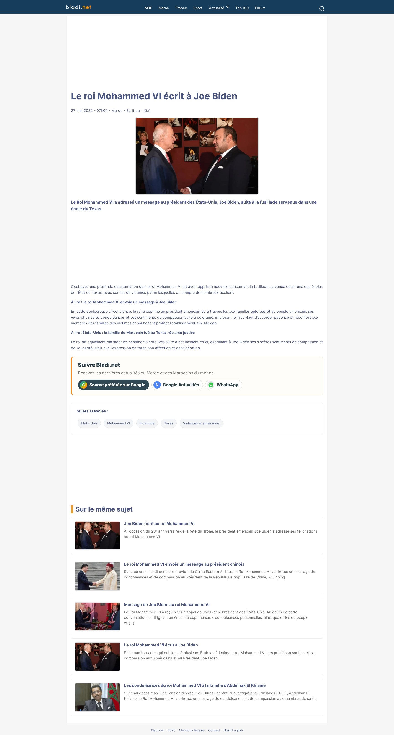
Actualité (216, 8)
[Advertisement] (197, 52)
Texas (168, 423)
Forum (260, 8)
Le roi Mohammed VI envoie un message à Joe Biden (129, 302)
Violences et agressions (201, 423)
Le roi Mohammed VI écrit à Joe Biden (161, 645)
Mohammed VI (118, 423)
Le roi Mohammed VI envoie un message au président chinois (184, 564)
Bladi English (233, 730)
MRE (148, 8)
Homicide (147, 423)
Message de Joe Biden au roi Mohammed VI (167, 604)
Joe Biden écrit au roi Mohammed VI (159, 523)
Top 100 (242, 8)
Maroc (163, 8)
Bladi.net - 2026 (163, 730)
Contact (214, 730)
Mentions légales (192, 730)
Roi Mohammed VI (95, 202)
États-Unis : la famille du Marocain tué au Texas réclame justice (138, 332)
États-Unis (89, 423)
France (181, 8)
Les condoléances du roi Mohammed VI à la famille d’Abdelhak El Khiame (195, 685)
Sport (197, 8)
